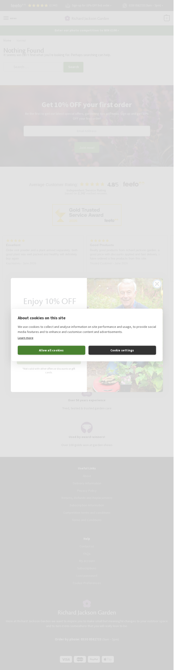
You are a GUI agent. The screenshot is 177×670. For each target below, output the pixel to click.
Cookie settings (122, 350)
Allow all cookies (51, 350)
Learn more (25, 338)
